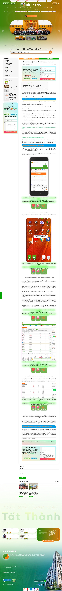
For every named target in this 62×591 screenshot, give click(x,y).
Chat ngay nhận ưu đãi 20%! (31, 307)
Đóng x (39, 283)
